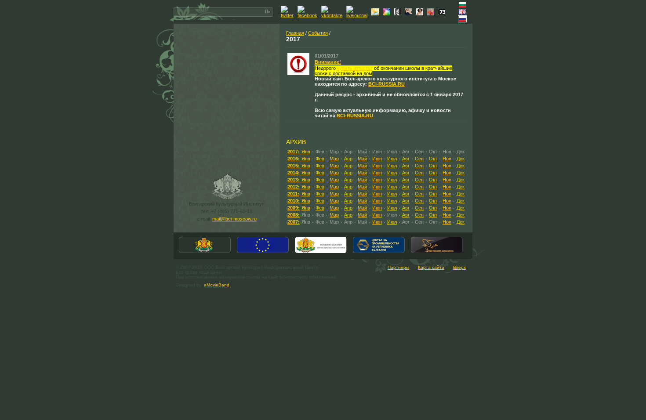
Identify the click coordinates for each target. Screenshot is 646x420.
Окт (433, 158)
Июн (377, 158)
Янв (305, 151)
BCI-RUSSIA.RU (386, 84)
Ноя (447, 158)
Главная (295, 33)
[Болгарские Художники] (409, 13)
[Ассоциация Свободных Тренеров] (437, 252)
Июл (392, 158)
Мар (334, 158)
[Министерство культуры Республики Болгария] (321, 252)
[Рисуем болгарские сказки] (431, 13)
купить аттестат (355, 68)
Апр (348, 158)
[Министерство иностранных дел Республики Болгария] (205, 252)
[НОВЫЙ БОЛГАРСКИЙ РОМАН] (398, 13)
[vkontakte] (333, 15)
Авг (406, 158)
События (318, 33)
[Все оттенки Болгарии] (387, 13)
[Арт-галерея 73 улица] (442, 13)
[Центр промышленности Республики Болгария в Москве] (379, 252)
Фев (320, 158)
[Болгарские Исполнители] (420, 13)
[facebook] (308, 15)
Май (362, 158)
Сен (419, 158)
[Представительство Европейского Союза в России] (263, 252)
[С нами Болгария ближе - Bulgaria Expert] (376, 13)
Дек (461, 158)
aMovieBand (216, 284)
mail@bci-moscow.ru (234, 218)
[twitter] (288, 15)
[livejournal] (358, 15)
